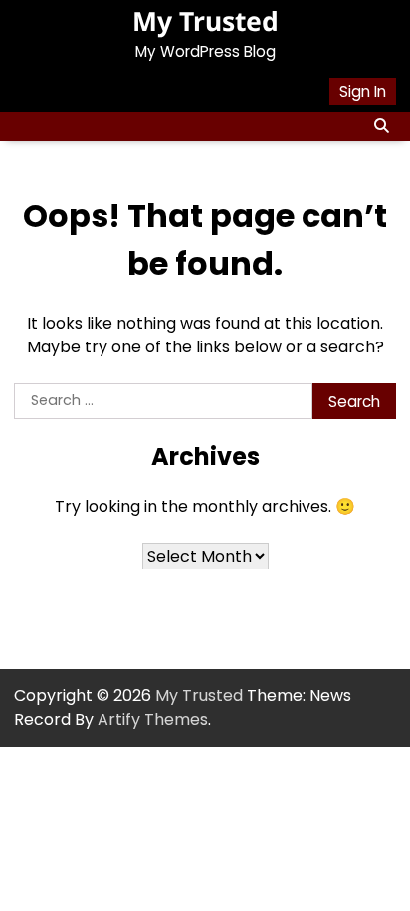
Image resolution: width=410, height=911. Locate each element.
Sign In (362, 91)
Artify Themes (153, 719)
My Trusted (205, 21)
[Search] (381, 126)
